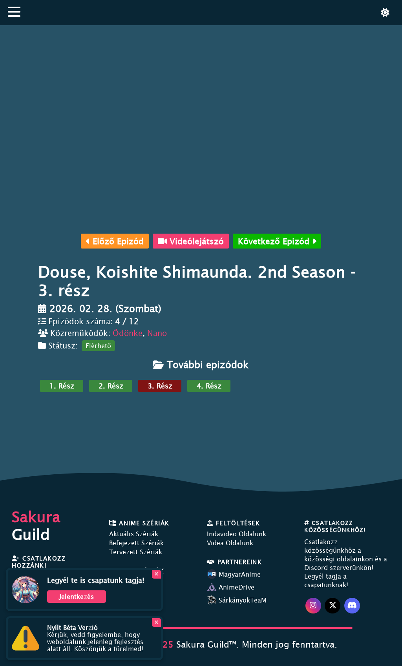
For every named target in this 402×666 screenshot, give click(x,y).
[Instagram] (313, 605)
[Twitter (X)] (332, 605)
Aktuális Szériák (133, 533)
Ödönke (128, 333)
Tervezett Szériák (135, 551)
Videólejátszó (195, 241)
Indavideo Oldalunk (236, 533)
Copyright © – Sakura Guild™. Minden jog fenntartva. (201, 644)
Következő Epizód (275, 241)
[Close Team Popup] (156, 574)
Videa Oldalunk (230, 542)
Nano (157, 333)
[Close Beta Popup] (156, 622)
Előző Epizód (117, 241)
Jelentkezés (76, 596)
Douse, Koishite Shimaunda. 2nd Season (194, 271)
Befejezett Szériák (136, 542)
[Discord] (352, 605)
